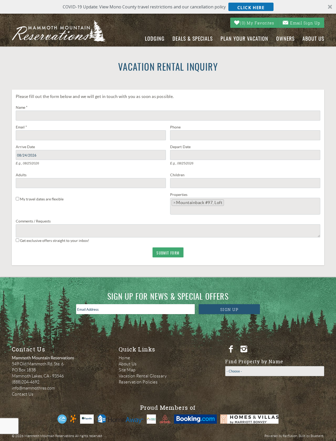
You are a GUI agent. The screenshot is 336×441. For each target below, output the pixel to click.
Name (22, 106)
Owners (285, 39)
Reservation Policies (138, 382)
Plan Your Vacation (244, 39)
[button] (168, 7)
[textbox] (227, 204)
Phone (175, 126)
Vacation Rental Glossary (143, 376)
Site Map (127, 370)
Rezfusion (290, 436)
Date (31, 146)
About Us (313, 39)
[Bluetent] (62, 419)
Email (21, 126)
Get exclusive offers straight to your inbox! (54, 240)
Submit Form (167, 253)
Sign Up (229, 309)
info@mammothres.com (33, 388)
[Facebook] (231, 349)
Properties (178, 194)
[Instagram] (244, 349)
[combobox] (245, 206)
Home (124, 358)
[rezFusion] (73, 419)
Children (177, 174)
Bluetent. (317, 436)
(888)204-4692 (25, 382)
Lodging (155, 39)
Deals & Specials (192, 39)
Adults (21, 174)
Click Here (251, 8)
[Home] (63, 31)
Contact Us (23, 394)
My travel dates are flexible (42, 199)
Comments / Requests (33, 220)
